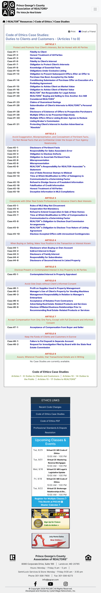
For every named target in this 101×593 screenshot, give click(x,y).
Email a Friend (89, 31)
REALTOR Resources (20, 21)
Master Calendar (50, 505)
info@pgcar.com (50, 579)
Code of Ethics (43, 21)
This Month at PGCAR (49, 501)
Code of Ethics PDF (50, 421)
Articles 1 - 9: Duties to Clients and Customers (35, 376)
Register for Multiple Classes (50, 498)
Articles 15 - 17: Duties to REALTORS (57, 379)
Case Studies (62, 21)
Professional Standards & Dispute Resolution (50, 430)
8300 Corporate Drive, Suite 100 (38, 564)
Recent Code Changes (50, 407)
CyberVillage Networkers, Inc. (62, 591)
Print (72, 31)
